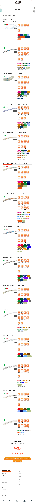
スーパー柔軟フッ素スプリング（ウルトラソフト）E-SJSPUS (16, 194)
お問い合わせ (24, 501)
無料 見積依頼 (17, 458)
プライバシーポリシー (5, 487)
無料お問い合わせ (17, 461)
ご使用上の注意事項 (4, 489)
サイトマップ (4, 495)
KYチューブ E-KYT (7, 309)
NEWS (19, 471)
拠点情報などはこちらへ (5, 482)
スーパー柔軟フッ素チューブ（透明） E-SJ (12, 45)
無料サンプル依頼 (8, 458)
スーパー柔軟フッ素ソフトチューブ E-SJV (12, 73)
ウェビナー (20, 481)
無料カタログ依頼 (26, 458)
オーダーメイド (21, 474)
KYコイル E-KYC (7, 362)
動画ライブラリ (21, 479)
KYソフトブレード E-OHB (9, 390)
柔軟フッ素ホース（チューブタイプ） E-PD (12, 257)
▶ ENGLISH (31, 0)
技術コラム (20, 484)
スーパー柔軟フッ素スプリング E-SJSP (12, 226)
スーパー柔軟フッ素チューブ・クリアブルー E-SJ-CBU (15, 104)
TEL (31, 501)
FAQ (2, 492)
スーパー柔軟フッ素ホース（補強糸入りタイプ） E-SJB (15, 163)
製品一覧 (20, 473)
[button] (17, 448)
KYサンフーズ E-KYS (8, 335)
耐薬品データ (4, 490)
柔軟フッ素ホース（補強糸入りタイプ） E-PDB (13, 285)
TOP (9, 501)
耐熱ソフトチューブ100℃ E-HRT (10, 21)
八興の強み (20, 476)
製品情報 (17, 501)
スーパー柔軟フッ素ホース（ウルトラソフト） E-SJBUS (15, 132)
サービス (20, 482)
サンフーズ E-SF (7, 417)
